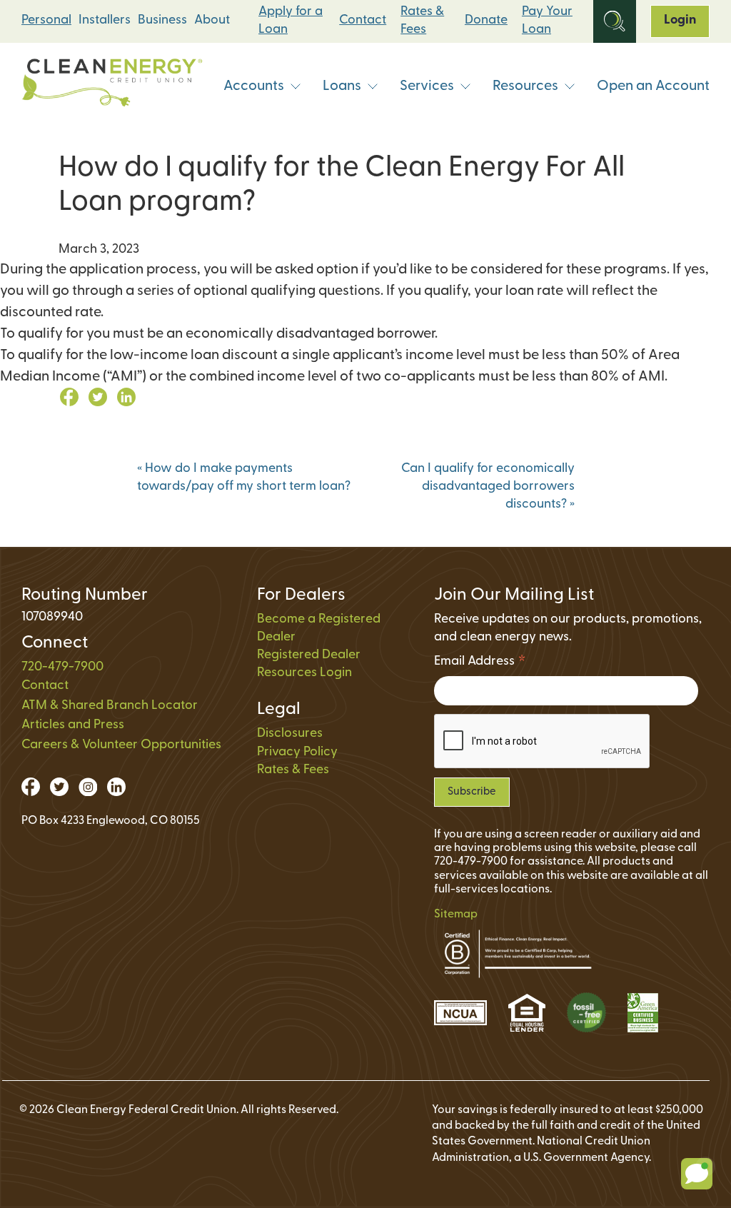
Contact (362, 20)
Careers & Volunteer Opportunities (121, 745)
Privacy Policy (297, 752)
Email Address (480, 663)
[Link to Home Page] (112, 86)
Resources (525, 86)
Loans (342, 86)
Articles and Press (72, 725)
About (212, 20)
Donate (486, 20)
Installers (105, 20)
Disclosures (290, 734)
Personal (46, 20)
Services (427, 86)
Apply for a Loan (290, 21)
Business (162, 20)
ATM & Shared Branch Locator (109, 706)
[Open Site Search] (614, 21)
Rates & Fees (422, 21)
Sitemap (456, 914)
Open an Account (653, 86)
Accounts (253, 86)
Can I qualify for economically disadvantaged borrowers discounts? (488, 487)
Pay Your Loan (547, 21)
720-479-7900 (62, 667)
